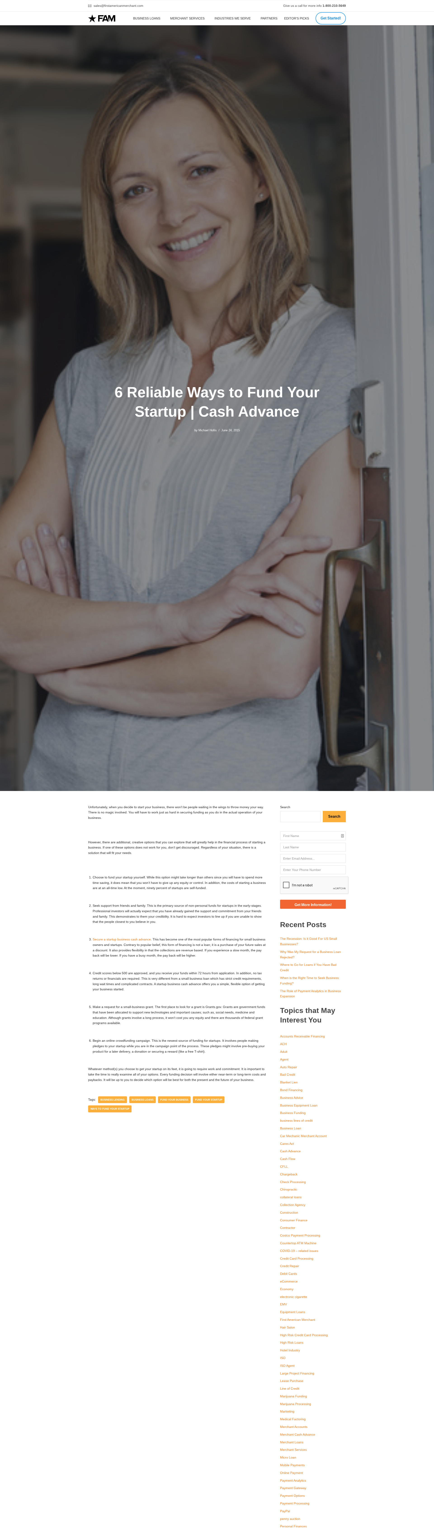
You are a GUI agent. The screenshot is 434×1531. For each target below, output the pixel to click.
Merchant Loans (291, 1442)
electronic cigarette (293, 1297)
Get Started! (331, 18)
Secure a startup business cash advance (122, 939)
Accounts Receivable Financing (302, 1036)
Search (285, 807)
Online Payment (291, 1473)
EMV (283, 1304)
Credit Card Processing (296, 1258)
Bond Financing (291, 1090)
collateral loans (291, 1197)
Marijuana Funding (293, 1396)
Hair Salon (287, 1327)
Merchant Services (187, 18)
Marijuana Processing (295, 1404)
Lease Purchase (291, 1381)
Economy (286, 1289)
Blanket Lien (289, 1082)
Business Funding (293, 1113)
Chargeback (288, 1174)
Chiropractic (288, 1189)
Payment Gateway (293, 1488)
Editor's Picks (297, 18)
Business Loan (290, 1128)
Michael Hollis (207, 430)
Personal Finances (293, 1526)
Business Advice (291, 1097)
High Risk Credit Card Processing (304, 1335)
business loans (142, 1099)
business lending (112, 1099)
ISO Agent (287, 1365)
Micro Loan (288, 1457)
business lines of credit (296, 1120)
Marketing (287, 1411)
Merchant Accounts (293, 1427)
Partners (269, 18)
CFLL (284, 1166)
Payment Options (292, 1495)
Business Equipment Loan (298, 1105)
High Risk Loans (291, 1342)
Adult (283, 1052)
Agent (284, 1059)
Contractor (287, 1228)
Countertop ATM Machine (298, 1243)
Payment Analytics (293, 1480)
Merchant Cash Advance (297, 1434)
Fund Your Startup (208, 1099)
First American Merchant (297, 1319)
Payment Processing (294, 1503)
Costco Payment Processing (300, 1235)
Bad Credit (287, 1074)
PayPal (285, 1511)
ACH (283, 1044)
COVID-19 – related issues (299, 1251)
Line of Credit (289, 1388)
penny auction (290, 1519)
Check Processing (293, 1182)
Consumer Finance (293, 1220)
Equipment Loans (292, 1312)
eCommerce (289, 1281)
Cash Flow (287, 1159)
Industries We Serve (233, 18)
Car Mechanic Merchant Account (303, 1136)
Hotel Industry (290, 1350)
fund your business (174, 1099)
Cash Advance (290, 1151)
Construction (289, 1212)
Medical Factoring (293, 1419)
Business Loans (146, 18)
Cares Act (287, 1143)
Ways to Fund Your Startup (109, 1108)
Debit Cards (288, 1273)
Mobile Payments (292, 1465)
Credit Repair (289, 1266)
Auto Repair (288, 1067)
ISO (282, 1358)
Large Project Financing (297, 1373)
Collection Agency (292, 1205)
